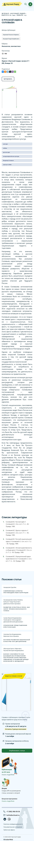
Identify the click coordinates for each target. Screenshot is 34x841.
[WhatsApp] (15, 72)
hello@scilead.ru (13, 815)
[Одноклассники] (5, 72)
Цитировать (8, 79)
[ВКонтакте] (3, 72)
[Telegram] (8, 72)
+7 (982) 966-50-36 (13, 811)
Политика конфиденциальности (13, 824)
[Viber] (13, 72)
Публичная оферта (9, 830)
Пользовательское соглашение (12, 827)
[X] (10, 72)
